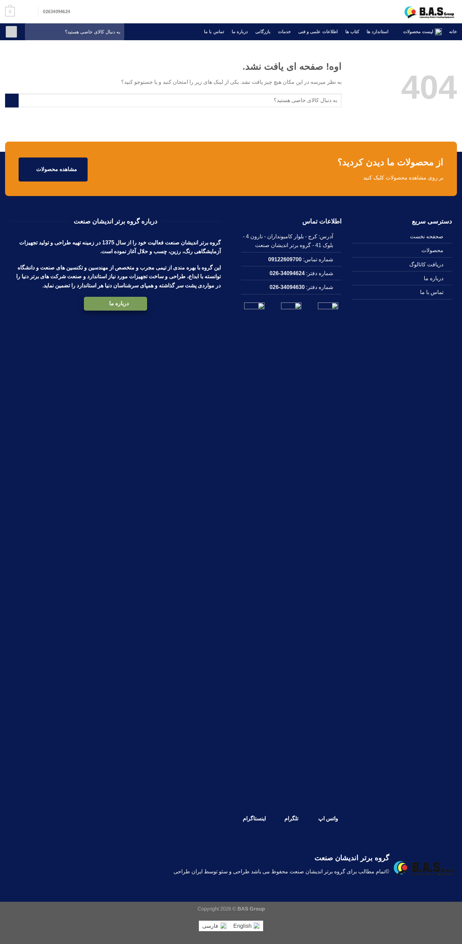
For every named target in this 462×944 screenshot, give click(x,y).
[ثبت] (32, 32)
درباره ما (240, 31)
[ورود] (11, 32)
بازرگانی (263, 31)
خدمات (284, 31)
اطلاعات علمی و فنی (318, 31)
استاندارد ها (378, 31)
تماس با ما (214, 31)
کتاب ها (352, 31)
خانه (453, 31)
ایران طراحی (188, 871)
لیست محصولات (418, 31)
